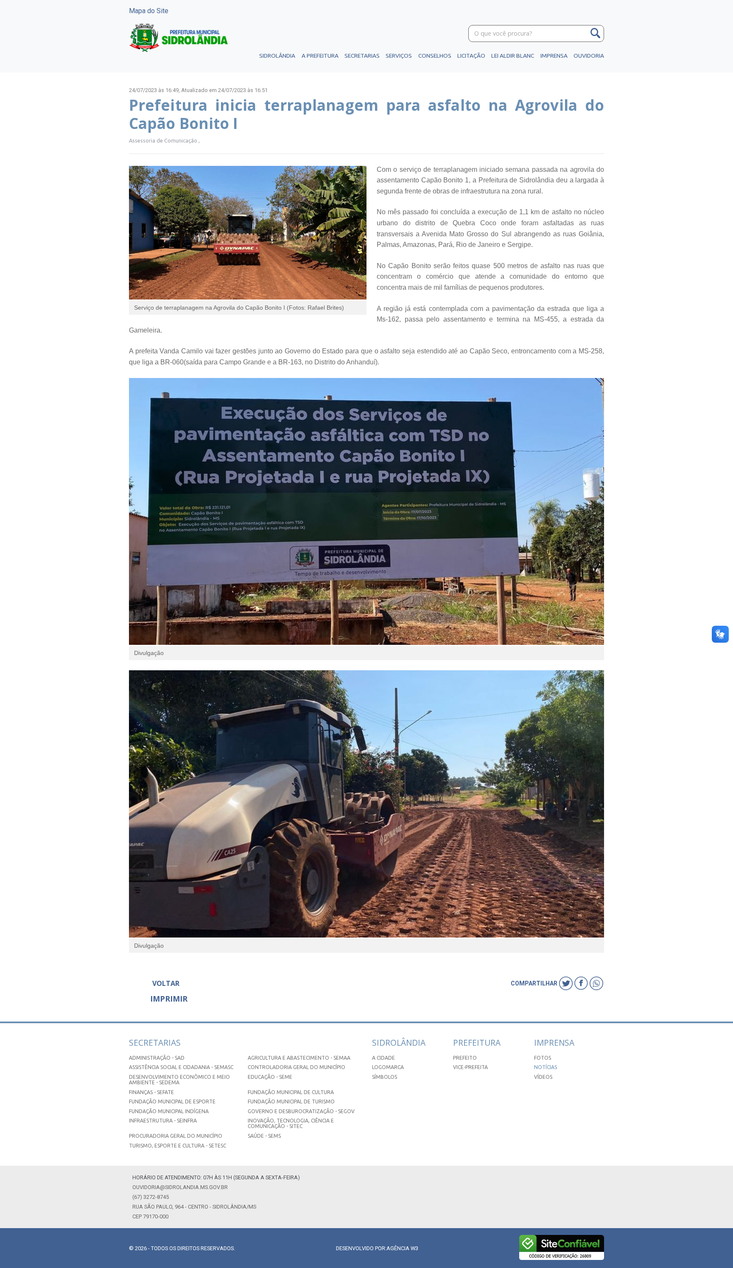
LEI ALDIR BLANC (512, 55)
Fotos (542, 1058)
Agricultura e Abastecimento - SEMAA (299, 1058)
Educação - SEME (270, 1077)
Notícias (545, 1067)
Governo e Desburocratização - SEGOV (301, 1111)
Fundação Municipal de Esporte (172, 1101)
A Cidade (383, 1058)
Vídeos (543, 1077)
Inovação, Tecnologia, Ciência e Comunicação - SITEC (291, 1123)
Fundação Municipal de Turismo (291, 1101)
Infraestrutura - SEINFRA (163, 1120)
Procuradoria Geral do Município (175, 1136)
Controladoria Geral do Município (296, 1067)
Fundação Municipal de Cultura (291, 1092)
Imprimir (168, 999)
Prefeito (465, 1058)
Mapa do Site (148, 11)
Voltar (165, 983)
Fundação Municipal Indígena (169, 1111)
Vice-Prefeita (470, 1067)
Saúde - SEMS (264, 1136)
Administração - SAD (157, 1058)
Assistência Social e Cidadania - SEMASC (181, 1067)
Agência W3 (402, 1248)
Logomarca (388, 1067)
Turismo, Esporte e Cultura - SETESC (177, 1145)
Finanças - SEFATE (151, 1092)
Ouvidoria (589, 55)
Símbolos (384, 1077)
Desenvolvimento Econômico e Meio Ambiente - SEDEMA (179, 1079)
